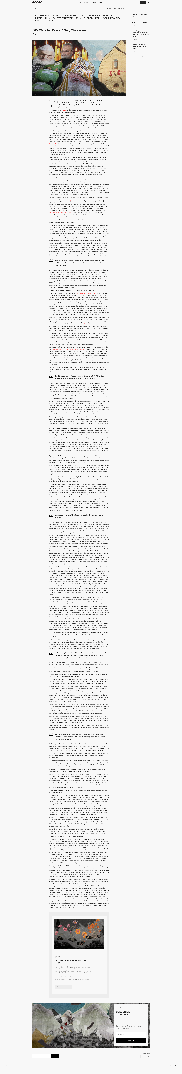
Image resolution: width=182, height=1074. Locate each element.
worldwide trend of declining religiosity (61, 213)
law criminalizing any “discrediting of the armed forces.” (70, 349)
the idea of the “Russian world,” (86, 293)
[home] (37, 2)
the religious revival (72, 200)
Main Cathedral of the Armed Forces (90, 324)
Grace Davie (52, 144)
